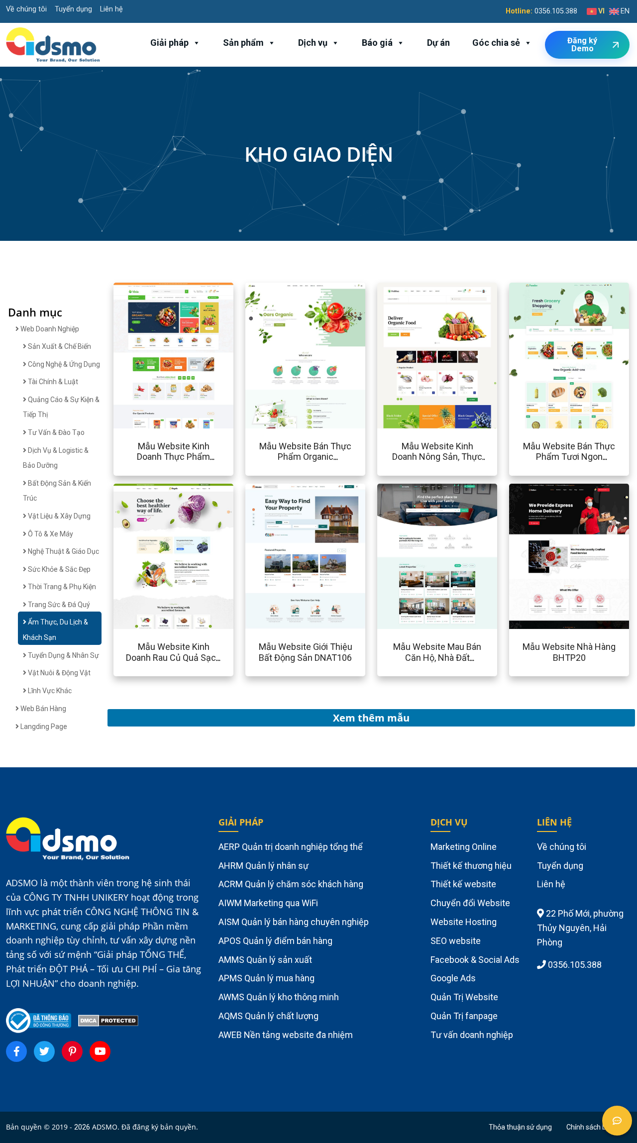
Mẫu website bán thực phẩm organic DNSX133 (305, 457)
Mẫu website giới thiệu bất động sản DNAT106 (305, 652)
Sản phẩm (243, 42)
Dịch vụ (312, 42)
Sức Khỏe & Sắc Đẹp (58, 569)
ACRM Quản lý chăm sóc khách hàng (290, 884)
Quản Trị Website (464, 997)
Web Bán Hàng (42, 709)
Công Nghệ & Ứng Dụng (63, 364)
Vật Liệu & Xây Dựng (58, 516)
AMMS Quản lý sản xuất (265, 959)
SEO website (455, 940)
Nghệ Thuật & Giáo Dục (62, 551)
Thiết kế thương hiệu (471, 865)
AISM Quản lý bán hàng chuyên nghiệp (293, 922)
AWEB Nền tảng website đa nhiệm (285, 1035)
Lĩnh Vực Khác (49, 691)
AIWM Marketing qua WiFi (268, 903)
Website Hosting (463, 922)
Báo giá (377, 42)
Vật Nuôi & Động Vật (58, 673)
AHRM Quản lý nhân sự (263, 865)
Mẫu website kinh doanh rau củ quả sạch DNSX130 (173, 657)
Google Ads (453, 978)
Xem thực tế (202, 355)
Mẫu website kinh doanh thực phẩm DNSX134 (173, 457)
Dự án (438, 42)
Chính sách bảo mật (597, 1127)
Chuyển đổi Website (470, 903)
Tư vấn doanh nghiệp (471, 1035)
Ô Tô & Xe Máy (49, 534)
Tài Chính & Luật (52, 382)
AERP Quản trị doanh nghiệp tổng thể (290, 846)
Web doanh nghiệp (49, 329)
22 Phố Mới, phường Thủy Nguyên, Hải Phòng (580, 927)
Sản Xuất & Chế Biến (58, 346)
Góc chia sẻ (496, 42)
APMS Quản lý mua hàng (266, 978)
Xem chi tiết (144, 355)
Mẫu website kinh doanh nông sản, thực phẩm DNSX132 (437, 457)
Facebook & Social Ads (475, 959)
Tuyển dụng (73, 9)
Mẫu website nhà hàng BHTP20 (569, 652)
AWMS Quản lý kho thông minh (278, 997)
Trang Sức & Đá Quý (58, 605)
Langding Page (43, 726)
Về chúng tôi (26, 9)
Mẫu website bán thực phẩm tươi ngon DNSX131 (569, 457)
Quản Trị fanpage (464, 1016)
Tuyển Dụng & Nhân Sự (62, 655)
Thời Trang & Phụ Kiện (61, 587)
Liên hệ (111, 9)
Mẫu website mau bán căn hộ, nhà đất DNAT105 (437, 657)
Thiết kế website (463, 884)
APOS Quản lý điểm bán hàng (275, 940)
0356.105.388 (555, 11)
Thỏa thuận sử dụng (520, 1127)
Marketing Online (463, 846)
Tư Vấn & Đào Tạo (55, 432)
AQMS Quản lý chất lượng (268, 1016)
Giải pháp (169, 42)
